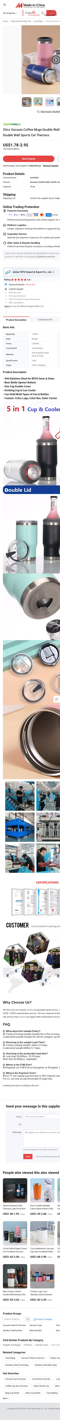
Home (5, 21)
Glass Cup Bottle (32, 1392)
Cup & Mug (38, 21)
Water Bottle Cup (41, 1385)
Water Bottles (35, 1330)
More (5, 1398)
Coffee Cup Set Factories (16, 1385)
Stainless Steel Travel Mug (17, 1365)
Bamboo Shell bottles (12, 1330)
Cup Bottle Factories (41, 1378)
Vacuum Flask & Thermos (14, 1325)
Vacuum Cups (35, 1325)
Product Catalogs (44, 1319)
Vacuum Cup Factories (15, 1378)
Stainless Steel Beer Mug (46, 1365)
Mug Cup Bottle (12, 1392)
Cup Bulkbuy (52, 1392)
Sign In (7, 306)
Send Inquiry (28, 158)
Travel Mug (10, 1358)
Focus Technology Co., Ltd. (37, 1408)
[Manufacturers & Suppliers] (30, 5)
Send (28, 1156)
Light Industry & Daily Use (21, 21)
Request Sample (50, 165)
